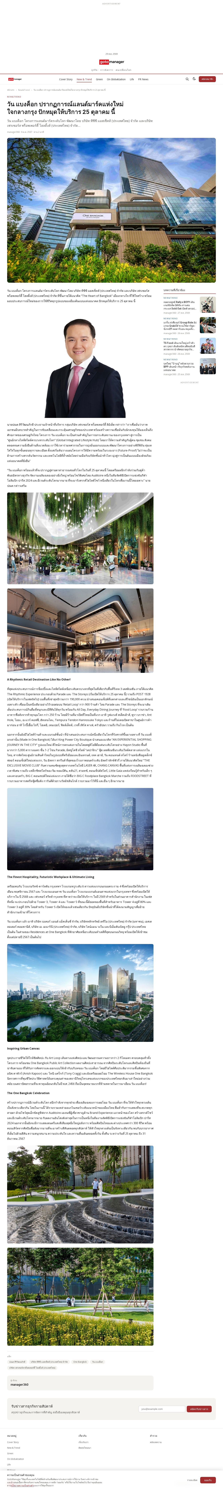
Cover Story (65, 79)
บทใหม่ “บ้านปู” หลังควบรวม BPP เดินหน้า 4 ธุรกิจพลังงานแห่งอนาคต (179, 366)
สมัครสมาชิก (207, 79)
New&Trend (24, 90)
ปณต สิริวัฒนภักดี (17, 1361)
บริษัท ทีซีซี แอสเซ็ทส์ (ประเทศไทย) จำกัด (49, 1361)
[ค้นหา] (187, 79)
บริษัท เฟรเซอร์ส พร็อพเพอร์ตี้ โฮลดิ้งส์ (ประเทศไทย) (32, 1367)
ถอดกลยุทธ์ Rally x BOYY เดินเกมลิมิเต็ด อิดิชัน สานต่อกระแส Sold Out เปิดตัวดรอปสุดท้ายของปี (181, 305)
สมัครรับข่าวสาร (199, 1409)
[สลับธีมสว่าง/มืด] (194, 79)
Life (132, 79)
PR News (143, 79)
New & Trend (84, 79)
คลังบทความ (156, 1442)
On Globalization (116, 79)
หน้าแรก (10, 90)
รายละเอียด (192, 1480)
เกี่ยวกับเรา (84, 1442)
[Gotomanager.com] (111, 62)
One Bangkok (80, 1361)
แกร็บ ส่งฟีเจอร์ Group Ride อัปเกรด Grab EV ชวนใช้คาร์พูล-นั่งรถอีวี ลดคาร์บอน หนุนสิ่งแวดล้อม (180, 326)
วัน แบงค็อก (97, 1361)
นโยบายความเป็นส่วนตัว (22, 1485)
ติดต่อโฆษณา (85, 1447)
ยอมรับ (208, 1480)
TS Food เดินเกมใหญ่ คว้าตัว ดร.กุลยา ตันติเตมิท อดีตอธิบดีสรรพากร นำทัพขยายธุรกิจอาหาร (179, 346)
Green (99, 79)
